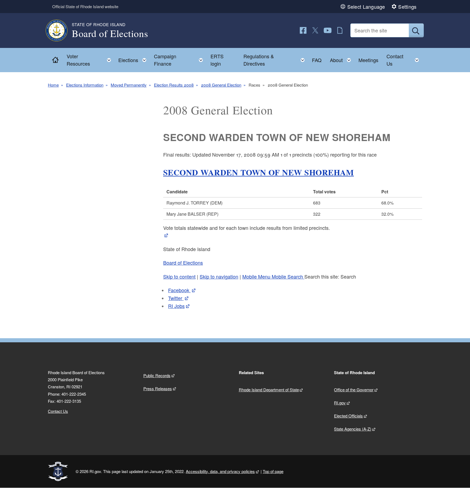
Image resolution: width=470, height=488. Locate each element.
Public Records (157, 375)
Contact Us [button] (404, 60)
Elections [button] (134, 58)
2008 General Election (221, 85)
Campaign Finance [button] (180, 60)
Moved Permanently (129, 85)
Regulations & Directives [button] (275, 60)
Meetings (368, 59)
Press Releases (157, 388)
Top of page (273, 471)
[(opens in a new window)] (303, 30)
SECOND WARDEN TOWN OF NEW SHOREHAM (258, 172)
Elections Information (84, 85)
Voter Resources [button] (90, 60)
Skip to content (179, 276)
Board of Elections (183, 262)
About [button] (342, 58)
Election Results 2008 (174, 85)
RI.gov (340, 402)
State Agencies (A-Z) (352, 429)
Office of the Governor (353, 389)
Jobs (176, 305)
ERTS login (217, 60)
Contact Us (58, 411)
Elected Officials (348, 416)
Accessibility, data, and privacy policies (220, 471)
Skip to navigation (219, 276)
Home (53, 85)
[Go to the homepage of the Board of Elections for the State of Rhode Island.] (60, 30)
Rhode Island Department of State (269, 389)
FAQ (316, 59)
